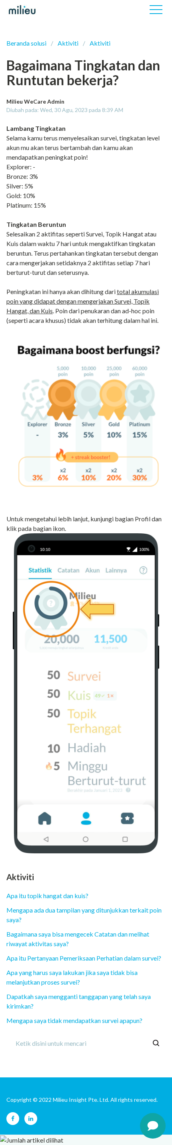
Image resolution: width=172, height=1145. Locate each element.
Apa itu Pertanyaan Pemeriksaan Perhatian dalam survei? (83, 958)
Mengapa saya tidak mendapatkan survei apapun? (74, 1020)
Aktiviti (68, 43)
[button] (156, 9)
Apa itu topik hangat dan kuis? (47, 895)
